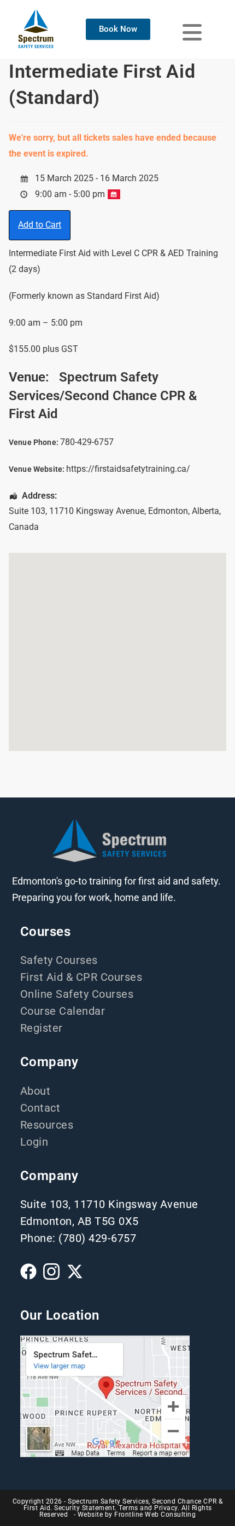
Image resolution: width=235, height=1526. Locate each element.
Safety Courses (59, 960)
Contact (40, 1107)
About (35, 1090)
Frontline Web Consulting (155, 1514)
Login (34, 1141)
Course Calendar (62, 1011)
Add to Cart (39, 224)
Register (41, 1027)
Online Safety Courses (77, 994)
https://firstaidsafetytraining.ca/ (128, 469)
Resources (47, 1124)
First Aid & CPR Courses (81, 977)
